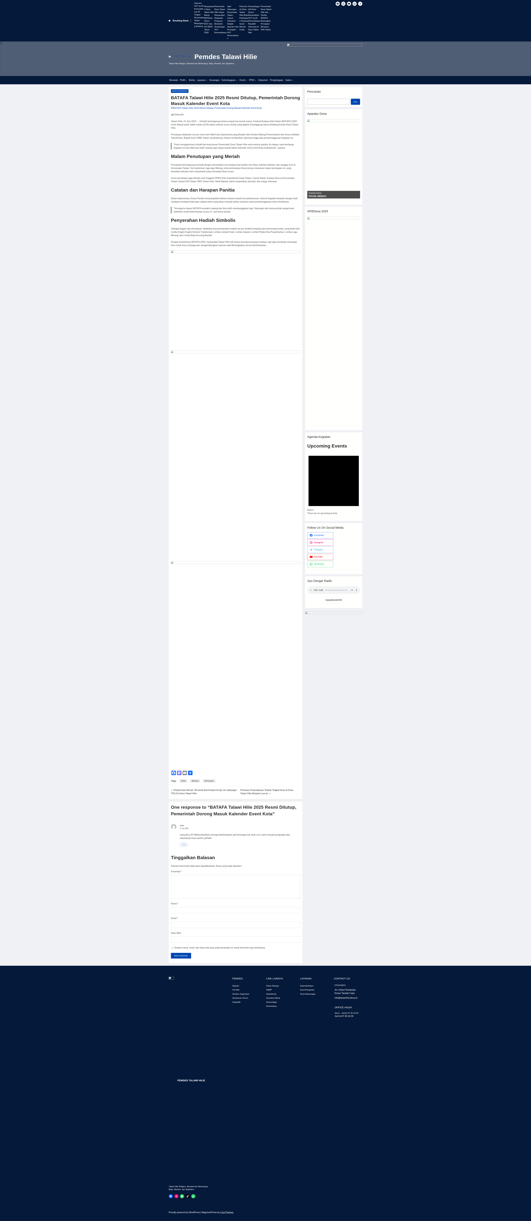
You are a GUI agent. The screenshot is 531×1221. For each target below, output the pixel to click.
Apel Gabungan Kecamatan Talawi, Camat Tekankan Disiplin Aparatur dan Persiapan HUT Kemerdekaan (233, 22)
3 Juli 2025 (184, 828)
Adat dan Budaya (179, 91)
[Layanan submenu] (206, 80)
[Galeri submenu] (292, 80)
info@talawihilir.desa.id (346, 998)
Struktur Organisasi (240, 994)
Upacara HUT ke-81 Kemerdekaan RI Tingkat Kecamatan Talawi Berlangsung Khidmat (199, 14)
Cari (355, 102)
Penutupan (209, 781)
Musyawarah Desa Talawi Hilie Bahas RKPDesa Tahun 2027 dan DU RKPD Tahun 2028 (209, 19)
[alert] (333, 482)
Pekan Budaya (272, 986)
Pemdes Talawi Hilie (225, 56)
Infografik (236, 1002)
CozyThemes (226, 1212)
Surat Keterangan (308, 994)
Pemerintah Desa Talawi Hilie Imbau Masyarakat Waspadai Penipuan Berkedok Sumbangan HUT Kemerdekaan (220, 19)
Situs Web (176, 933)
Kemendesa (271, 1006)
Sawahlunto (271, 994)
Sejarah (235, 986)
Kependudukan (306, 986)
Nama (174, 903)
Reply (184, 845)
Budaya (195, 781)
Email (174, 918)
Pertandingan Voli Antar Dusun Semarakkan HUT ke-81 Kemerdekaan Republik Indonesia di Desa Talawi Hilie (254, 19)
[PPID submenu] (255, 80)
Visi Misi (235, 990)
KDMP (269, 990)
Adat (184, 781)
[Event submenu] (246, 80)
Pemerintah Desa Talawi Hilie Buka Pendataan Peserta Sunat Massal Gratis (243, 18)
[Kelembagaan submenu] (236, 80)
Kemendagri (271, 1002)
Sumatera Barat (273, 998)
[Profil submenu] (186, 80)
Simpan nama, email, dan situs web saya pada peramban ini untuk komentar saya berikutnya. (220, 948)
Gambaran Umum (240, 998)
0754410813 (340, 985)
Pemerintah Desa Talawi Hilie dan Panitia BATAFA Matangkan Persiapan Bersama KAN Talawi (266, 18)
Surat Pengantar (307, 990)
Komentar (176, 871)
